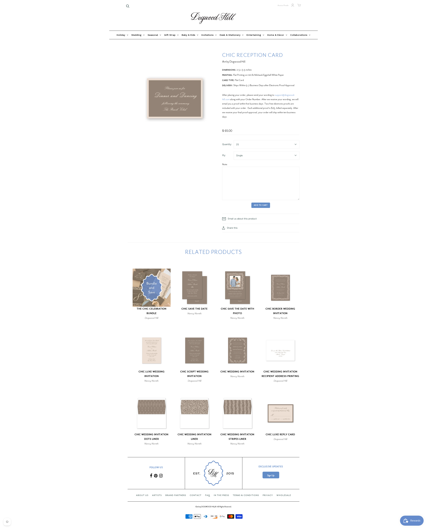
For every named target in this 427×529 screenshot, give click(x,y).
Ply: (224, 155)
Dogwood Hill (151, 318)
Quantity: (227, 144)
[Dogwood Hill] (213, 18)
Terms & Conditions (246, 495)
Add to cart (261, 205)
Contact (195, 495)
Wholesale (284, 495)
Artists (157, 495)
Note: (225, 164)
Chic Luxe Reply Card (280, 434)
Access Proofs (283, 5)
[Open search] (127, 6)
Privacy (268, 495)
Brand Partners (175, 495)
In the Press (221, 495)
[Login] (292, 5)
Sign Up (270, 475)
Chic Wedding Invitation (237, 371)
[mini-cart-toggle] (299, 5)
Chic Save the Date (194, 308)
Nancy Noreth (194, 313)
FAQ (207, 495)
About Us (142, 495)
